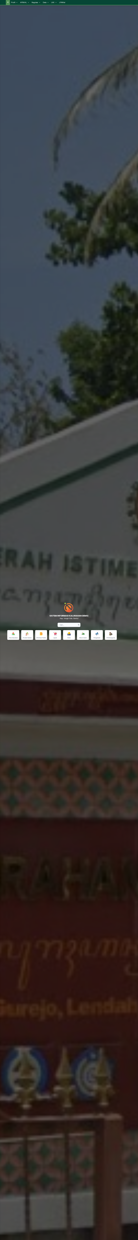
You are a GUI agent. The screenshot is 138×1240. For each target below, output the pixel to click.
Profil (13, 2)
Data (44, 2)
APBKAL (23, 2)
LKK (52, 2)
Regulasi (35, 2)
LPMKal (62, 2)
